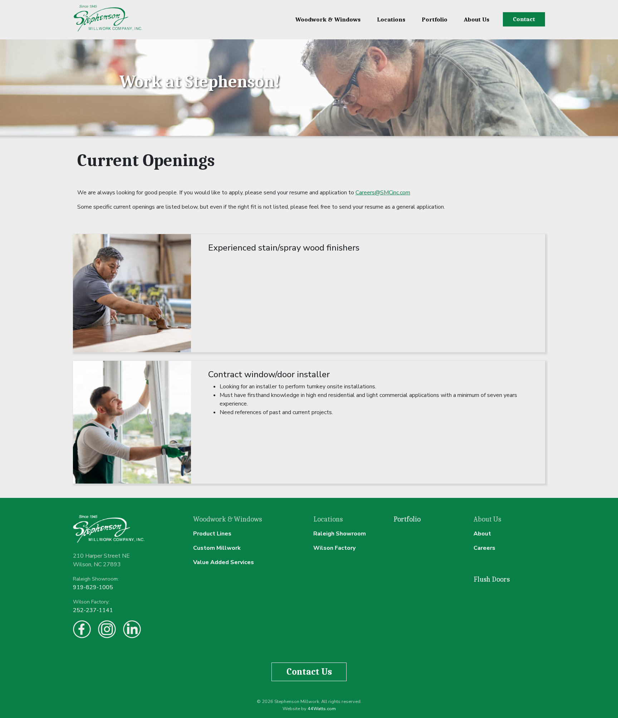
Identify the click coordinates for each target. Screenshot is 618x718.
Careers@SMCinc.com (382, 193)
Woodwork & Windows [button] (327, 19)
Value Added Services (223, 562)
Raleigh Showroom (339, 534)
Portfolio (434, 19)
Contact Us (309, 671)
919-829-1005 (93, 587)
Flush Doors (492, 579)
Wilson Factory (334, 548)
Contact (524, 19)
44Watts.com (322, 708)
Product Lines (212, 534)
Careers (484, 548)
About (482, 534)
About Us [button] (476, 19)
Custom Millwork (217, 548)
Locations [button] (391, 19)
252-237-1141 (93, 610)
